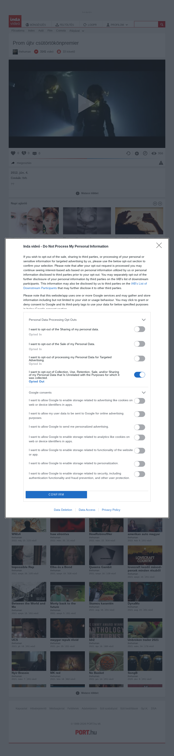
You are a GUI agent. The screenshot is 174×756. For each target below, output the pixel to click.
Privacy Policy (111, 509)
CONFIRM (56, 494)
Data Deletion (63, 509)
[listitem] (87, 320)
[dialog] (87, 378)
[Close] (160, 247)
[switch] (139, 329)
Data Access (87, 509)
